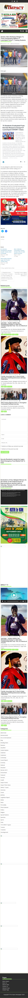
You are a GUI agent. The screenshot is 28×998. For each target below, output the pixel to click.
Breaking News (4, 742)
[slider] (13, 601)
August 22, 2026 (5, 400)
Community (3, 757)
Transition (3, 829)
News (13, 268)
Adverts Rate (5, 984)
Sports (17, 334)
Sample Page (5, 989)
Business (3, 745)
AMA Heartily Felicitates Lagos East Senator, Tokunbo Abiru (6, 260)
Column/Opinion (4, 750)
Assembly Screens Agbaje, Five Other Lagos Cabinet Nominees (21, 274)
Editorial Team (6, 988)
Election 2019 (4, 770)
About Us (4, 983)
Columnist (3, 752)
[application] (14, 497)
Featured (3, 775)
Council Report (4, 760)
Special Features (5, 815)
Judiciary (3, 795)
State (2, 822)
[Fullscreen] (25, 601)
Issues (2, 792)
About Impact (5, 981)
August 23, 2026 (5, 321)
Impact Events (4, 782)
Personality (9, 386)
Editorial (3, 765)
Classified (3, 747)
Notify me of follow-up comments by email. (12, 446)
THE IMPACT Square (6, 824)
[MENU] (26, 31)
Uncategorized (4, 832)
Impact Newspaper (16, 43)
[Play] (2, 601)
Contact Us (5, 986)
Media (2, 800)
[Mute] (23, 601)
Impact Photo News (6, 785)
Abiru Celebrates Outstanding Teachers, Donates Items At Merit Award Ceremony (19, 251)
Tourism (3, 827)
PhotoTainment (4, 807)
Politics (2, 810)
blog (3, 268)
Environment (4, 772)
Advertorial (3, 732)
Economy (3, 762)
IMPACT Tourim (4, 787)
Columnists (3, 755)
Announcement (4, 735)
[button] (14, 7)
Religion (3, 812)
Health (2, 780)
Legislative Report (7, 268)
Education (3, 767)
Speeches (3, 817)
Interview (3, 790)
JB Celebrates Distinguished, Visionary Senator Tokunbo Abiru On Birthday (6, 251)
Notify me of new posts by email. (10, 449)
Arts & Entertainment (6, 737)
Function (3, 777)
